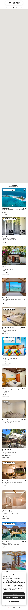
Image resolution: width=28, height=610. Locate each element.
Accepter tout (14, 594)
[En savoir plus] (19, 186)
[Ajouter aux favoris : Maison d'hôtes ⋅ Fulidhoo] (24, 218)
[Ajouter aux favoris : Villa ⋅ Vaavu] (24, 553)
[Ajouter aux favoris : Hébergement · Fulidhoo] (24, 309)
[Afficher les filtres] (25, 2)
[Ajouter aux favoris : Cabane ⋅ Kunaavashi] (24, 190)
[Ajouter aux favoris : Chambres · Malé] (24, 492)
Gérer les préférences (14, 601)
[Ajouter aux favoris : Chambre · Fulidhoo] (24, 248)
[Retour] (3, 2)
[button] (5, 214)
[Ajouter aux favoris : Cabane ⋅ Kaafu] (24, 523)
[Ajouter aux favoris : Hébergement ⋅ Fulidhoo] (24, 431)
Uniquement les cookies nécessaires (14, 597)
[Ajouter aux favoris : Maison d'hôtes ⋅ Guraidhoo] (24, 339)
